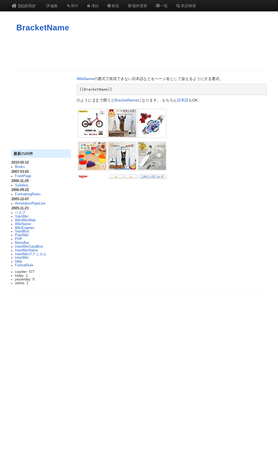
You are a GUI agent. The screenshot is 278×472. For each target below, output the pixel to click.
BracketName (42, 27)
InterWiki (22, 258)
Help (18, 261)
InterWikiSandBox (29, 246)
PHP (18, 239)
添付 (74, 5)
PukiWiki (22, 235)
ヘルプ (20, 213)
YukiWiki (22, 216)
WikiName (23, 224)
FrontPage (23, 176)
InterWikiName (26, 250)
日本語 (182, 100)
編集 (54, 5)
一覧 (164, 5)
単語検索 (188, 5)
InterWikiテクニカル (30, 254)
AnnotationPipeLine (30, 203)
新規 (115, 5)
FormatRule (24, 265)
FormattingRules (28, 194)
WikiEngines (24, 228)
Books (20, 167)
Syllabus (22, 185)
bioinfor (26, 5)
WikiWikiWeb (25, 220)
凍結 (95, 5)
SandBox (22, 231)
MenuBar (22, 243)
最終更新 (139, 5)
